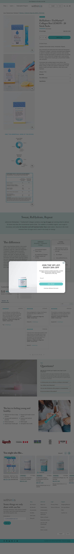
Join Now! (51, 284)
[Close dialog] (63, 263)
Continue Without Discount (51, 288)
